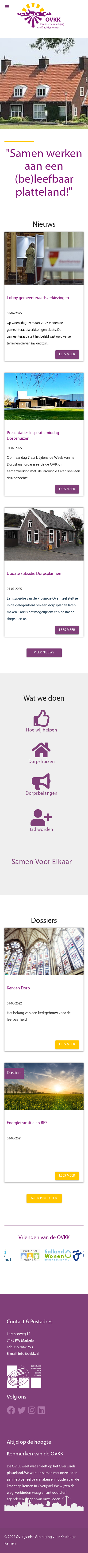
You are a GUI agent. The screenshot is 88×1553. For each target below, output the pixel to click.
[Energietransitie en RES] (44, 1109)
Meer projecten (44, 1198)
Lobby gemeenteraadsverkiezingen (38, 298)
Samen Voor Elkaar (41, 862)
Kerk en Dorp (18, 988)
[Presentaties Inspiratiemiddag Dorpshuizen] (44, 419)
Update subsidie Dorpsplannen (34, 574)
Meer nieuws (44, 652)
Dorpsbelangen (41, 793)
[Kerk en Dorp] (44, 974)
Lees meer (67, 354)
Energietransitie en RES (27, 1123)
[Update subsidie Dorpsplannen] (44, 559)
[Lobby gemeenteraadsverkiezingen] (44, 284)
